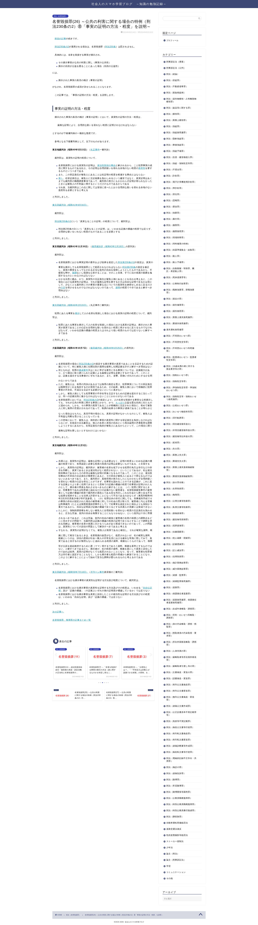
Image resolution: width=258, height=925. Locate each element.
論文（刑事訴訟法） (176, 860)
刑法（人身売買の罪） (177, 651)
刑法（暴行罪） (173, 219)
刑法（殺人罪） (173, 256)
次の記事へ (58, 612)
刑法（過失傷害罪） (176, 305)
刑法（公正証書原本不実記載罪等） (181, 713)
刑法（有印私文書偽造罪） (179, 733)
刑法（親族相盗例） (176, 92)
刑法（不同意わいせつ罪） (179, 336)
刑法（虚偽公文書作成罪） (179, 706)
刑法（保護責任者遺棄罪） (179, 593)
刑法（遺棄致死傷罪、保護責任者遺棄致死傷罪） (181, 601)
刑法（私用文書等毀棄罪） (179, 507)
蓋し (60, 178)
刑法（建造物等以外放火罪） (180, 436)
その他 (169, 878)
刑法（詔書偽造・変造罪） (179, 678)
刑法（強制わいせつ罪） (178, 375)
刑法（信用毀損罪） (176, 556)
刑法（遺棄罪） (173, 587)
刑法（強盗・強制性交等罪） (180, 163)
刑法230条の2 (62, 47)
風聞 (74, 273)
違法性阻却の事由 (106, 165)
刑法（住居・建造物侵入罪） (180, 157)
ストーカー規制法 (175, 841)
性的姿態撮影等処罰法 (177, 835)
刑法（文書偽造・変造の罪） (180, 672)
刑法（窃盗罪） (173, 80)
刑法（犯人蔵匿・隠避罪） (179, 538)
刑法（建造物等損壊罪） (178, 519)
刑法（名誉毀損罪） (60, 16)
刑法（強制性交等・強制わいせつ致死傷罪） (181, 397)
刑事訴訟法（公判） (176, 68)
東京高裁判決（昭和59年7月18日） (70, 572)
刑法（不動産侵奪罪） (177, 86)
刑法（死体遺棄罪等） (177, 277)
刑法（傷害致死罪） (176, 231)
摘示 (77, 313)
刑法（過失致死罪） (176, 311)
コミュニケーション (176, 872)
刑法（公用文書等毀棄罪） (179, 501)
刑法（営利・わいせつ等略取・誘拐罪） (181, 616)
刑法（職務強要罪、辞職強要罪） (180, 291)
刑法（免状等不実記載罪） (179, 721)
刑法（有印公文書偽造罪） (179, 684)
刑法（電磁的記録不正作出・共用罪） (181, 759)
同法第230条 (129, 267)
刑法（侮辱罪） (173, 495)
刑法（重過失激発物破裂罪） (180, 476)
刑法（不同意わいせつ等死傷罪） (180, 349)
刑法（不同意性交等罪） (178, 342)
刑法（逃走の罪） (175, 299)
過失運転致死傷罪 (175, 329)
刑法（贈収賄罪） (175, 816)
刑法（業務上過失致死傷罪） (180, 317)
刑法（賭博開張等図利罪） (179, 792)
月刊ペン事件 (97, 572)
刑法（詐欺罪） (173, 176)
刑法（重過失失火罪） (177, 461)
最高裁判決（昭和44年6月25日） (107, 348)
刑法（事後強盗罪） (176, 145)
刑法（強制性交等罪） (177, 381)
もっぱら (120, 402)
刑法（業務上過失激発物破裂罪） (180, 468)
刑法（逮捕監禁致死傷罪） (179, 581)
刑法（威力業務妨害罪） (178, 569)
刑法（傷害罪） (173, 225)
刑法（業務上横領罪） (177, 120)
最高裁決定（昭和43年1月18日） (109, 246)
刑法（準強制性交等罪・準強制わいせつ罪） (181, 388)
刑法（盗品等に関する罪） (179, 108)
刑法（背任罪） (173, 194)
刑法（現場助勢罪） (176, 237)
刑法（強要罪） (173, 213)
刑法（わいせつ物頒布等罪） (180, 411)
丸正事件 (95, 150)
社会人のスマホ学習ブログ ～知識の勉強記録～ (129, 4)
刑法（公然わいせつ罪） (178, 405)
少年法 (169, 847)
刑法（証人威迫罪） (176, 550)
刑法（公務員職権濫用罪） (179, 798)
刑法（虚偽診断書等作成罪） (180, 746)
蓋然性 (141, 168)
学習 (168, 866)
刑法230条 (110, 47)
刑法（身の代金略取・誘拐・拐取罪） (181, 625)
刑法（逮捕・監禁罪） (177, 575)
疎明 (118, 287)
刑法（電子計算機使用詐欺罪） (181, 182)
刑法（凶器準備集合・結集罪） (181, 250)
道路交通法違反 (173, 829)
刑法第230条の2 (63, 221)
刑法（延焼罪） (173, 442)
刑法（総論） (172, 74)
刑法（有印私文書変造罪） (179, 739)
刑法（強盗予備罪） (176, 151)
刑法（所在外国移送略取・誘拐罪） (181, 643)
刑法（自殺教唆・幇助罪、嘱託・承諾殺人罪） (180, 269)
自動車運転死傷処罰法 (177, 823)
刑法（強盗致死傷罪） (177, 132)
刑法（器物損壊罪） (176, 513)
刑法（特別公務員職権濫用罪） (181, 804)
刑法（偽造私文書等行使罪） (180, 752)
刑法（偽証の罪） (175, 767)
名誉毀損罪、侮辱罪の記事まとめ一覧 (71, 620)
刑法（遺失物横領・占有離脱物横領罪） (181, 100)
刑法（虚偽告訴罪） (176, 773)
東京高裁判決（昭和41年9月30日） (70, 205)
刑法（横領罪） (173, 114)
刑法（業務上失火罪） (177, 455)
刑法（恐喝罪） (173, 200)
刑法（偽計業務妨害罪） (178, 563)
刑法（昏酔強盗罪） (176, 138)
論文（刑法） (172, 853)
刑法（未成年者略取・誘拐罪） (181, 609)
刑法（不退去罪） (175, 169)
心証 (63, 287)
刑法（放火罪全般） (176, 482)
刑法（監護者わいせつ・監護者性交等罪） (181, 358)
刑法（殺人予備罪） (176, 262)
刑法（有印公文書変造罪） (179, 691)
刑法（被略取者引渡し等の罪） (181, 666)
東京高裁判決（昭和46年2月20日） (70, 305)
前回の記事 (60, 38)
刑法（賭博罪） (173, 779)
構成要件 (83, 370)
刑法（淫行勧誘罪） (176, 418)
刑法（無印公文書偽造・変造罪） (180, 698)
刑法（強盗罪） (173, 126)
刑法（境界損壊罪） (176, 525)
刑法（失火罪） (173, 449)
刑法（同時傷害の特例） (178, 243)
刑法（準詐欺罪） (175, 188)
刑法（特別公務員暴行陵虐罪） (181, 810)
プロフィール (172, 40)
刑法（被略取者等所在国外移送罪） (181, 658)
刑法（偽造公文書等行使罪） (180, 727)
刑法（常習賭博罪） (176, 786)
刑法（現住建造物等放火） (179, 424)
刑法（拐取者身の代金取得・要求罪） (181, 634)
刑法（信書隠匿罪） (176, 532)
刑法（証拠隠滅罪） (176, 544)
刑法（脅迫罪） (173, 206)
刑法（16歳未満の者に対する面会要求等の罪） (180, 367)
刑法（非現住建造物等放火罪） (181, 430)
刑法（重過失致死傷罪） (178, 323)
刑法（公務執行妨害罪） (178, 283)
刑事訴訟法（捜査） (176, 62)
